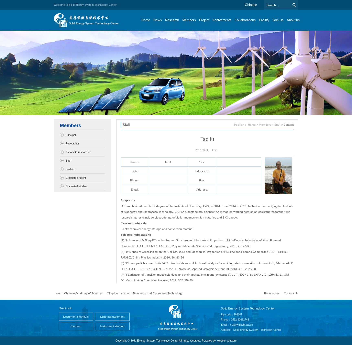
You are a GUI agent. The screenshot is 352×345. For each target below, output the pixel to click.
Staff (277, 124)
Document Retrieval (76, 316)
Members (265, 124)
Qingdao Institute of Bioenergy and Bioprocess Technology (144, 293)
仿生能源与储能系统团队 (88, 20)
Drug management (112, 316)
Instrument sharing (112, 326)
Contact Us (291, 293)
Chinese (251, 5)
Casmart (75, 326)
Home (252, 124)
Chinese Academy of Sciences (83, 293)
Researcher (271, 293)
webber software (226, 340)
